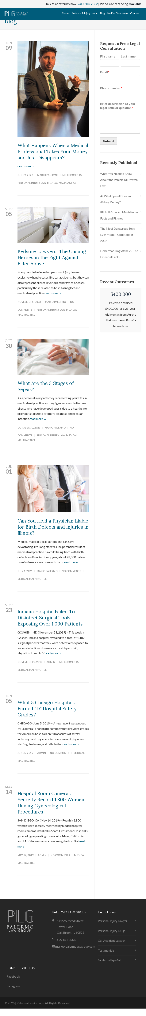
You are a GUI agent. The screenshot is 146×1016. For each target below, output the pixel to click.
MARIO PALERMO (47, 175)
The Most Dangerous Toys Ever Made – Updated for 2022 (117, 234)
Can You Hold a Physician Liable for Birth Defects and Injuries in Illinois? (53, 527)
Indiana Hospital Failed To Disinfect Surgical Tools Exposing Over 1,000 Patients (50, 617)
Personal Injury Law (31, 182)
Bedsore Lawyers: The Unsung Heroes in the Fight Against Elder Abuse (51, 257)
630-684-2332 (88, 4)
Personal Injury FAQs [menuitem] (111, 931)
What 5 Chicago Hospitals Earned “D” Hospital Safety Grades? (47, 708)
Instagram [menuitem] (13, 986)
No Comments (72, 175)
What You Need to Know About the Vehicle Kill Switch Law (119, 180)
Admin (51, 662)
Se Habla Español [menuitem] (109, 960)
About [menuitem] (65, 13)
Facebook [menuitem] (13, 976)
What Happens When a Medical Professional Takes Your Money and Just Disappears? (52, 151)
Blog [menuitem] (102, 13)
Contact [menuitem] (134, 13)
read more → (25, 166)
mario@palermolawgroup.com (75, 946)
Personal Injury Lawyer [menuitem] (112, 921)
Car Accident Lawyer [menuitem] (111, 940)
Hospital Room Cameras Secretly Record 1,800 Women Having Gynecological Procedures (50, 802)
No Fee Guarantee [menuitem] (117, 13)
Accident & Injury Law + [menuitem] (84, 13)
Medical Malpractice (61, 182)
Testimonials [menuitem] (106, 950)
